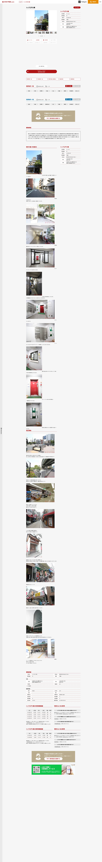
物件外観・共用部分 (52, 79)
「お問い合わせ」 (65, 713)
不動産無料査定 (29, 722)
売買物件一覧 (40, 79)
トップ (21, 1)
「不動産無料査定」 (57, 723)
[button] (39, 36)
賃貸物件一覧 (29, 79)
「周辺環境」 (56, 718)
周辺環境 (61, 79)
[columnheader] (35, 91)
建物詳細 (72, 79)
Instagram (82, 2)
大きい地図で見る (41, 66)
